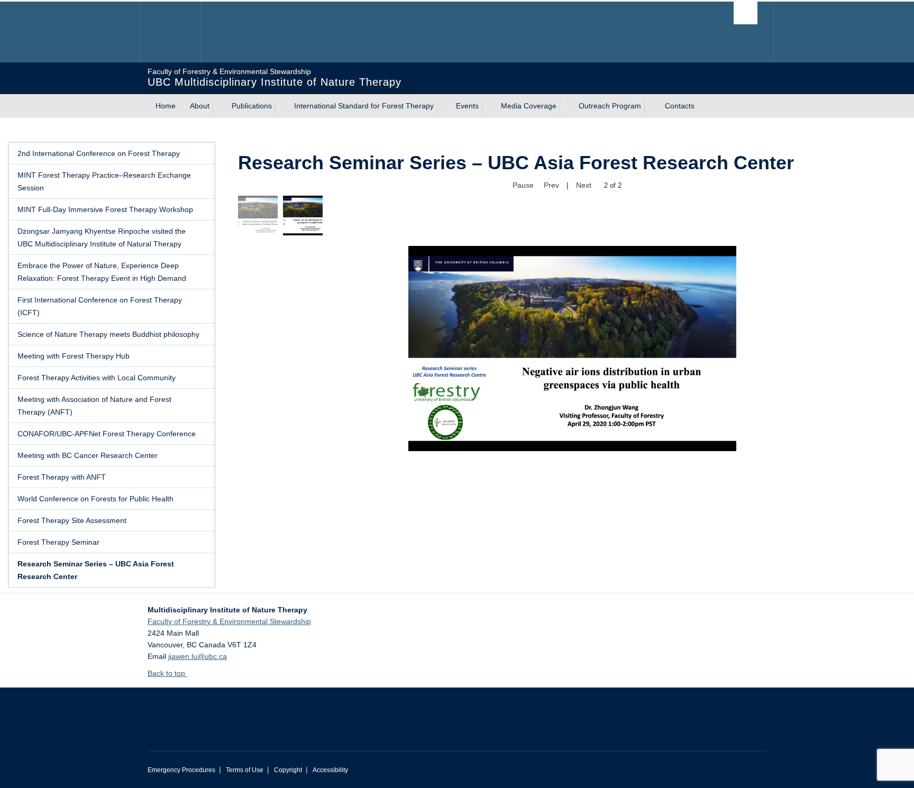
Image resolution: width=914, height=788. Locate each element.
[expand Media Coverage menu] (566, 106)
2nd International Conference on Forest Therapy (98, 153)
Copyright (288, 770)
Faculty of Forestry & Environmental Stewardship (229, 621)
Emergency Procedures (181, 770)
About (199, 106)
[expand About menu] (219, 106)
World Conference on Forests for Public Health (95, 498)
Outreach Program (610, 106)
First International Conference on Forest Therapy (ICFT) (99, 306)
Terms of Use (244, 770)
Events (467, 106)
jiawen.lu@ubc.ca (197, 656)
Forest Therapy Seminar (58, 542)
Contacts (679, 106)
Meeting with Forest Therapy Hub (73, 356)
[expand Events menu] (488, 106)
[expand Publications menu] (281, 106)
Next (583, 185)
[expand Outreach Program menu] (650, 106)
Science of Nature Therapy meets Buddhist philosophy (108, 334)
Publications (252, 106)
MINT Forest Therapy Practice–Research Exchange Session (104, 181)
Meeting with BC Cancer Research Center (87, 455)
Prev (551, 185)
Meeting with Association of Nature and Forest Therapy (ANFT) (94, 405)
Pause (523, 185)
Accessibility (330, 770)
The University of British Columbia (170, 32)
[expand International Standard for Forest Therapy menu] (443, 106)
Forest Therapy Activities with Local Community (96, 377)
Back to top (167, 673)
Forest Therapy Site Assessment (71, 520)
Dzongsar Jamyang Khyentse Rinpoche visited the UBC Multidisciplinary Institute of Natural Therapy (101, 237)
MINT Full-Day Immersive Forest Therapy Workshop (105, 209)
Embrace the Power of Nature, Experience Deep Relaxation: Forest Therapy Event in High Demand (101, 271)
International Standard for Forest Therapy (364, 106)
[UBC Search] (745, 13)
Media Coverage (528, 106)
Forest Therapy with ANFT (61, 477)
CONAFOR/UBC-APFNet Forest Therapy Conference (106, 433)
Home (166, 106)
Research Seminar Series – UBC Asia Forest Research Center (95, 570)
